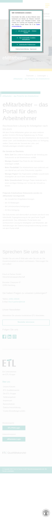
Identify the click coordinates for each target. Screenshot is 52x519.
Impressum (33, 49)
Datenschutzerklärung (22, 49)
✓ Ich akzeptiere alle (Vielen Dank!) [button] (26, 32)
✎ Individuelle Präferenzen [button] (26, 44)
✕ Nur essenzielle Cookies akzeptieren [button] (26, 38)
